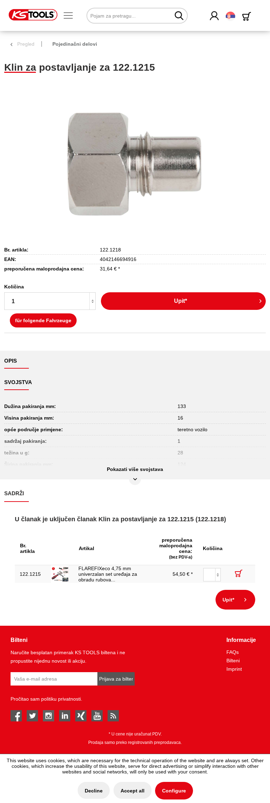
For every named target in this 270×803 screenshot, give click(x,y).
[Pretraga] (179, 15)
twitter (32, 715)
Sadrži (14, 493)
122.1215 (30, 574)
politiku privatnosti (61, 699)
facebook (16, 715)
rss (113, 715)
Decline (94, 791)
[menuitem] (71, 16)
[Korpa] (248, 16)
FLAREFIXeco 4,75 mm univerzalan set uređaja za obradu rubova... (107, 574)
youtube (97, 715)
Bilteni (233, 660)
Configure (174, 791)
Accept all (132, 791)
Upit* (180, 301)
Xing (80, 715)
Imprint (234, 669)
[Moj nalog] (215, 16)
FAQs (232, 652)
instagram (48, 715)
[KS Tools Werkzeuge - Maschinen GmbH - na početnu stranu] (33, 15)
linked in (64, 715)
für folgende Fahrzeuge (43, 320)
